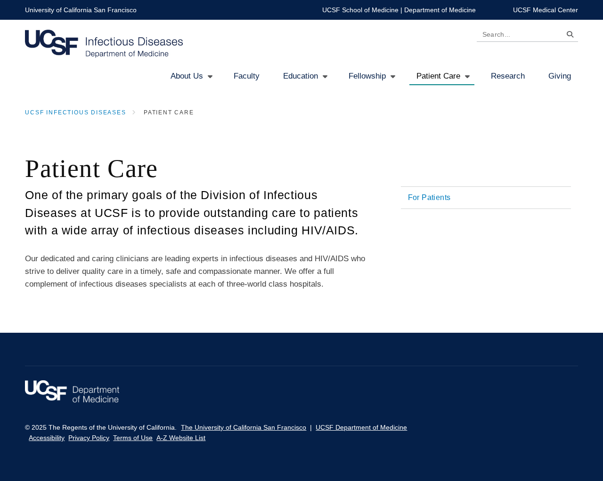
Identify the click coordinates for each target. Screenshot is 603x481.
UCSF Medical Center (545, 10)
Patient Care (438, 76)
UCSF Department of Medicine (361, 427)
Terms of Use (133, 437)
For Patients (429, 197)
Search (567, 36)
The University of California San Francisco (243, 427)
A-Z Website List (180, 437)
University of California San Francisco (81, 10)
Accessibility (47, 437)
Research (508, 76)
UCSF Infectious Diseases (75, 112)
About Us (187, 76)
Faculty (247, 76)
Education (300, 76)
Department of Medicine (440, 10)
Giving (559, 76)
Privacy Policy (88, 437)
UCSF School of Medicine (360, 10)
